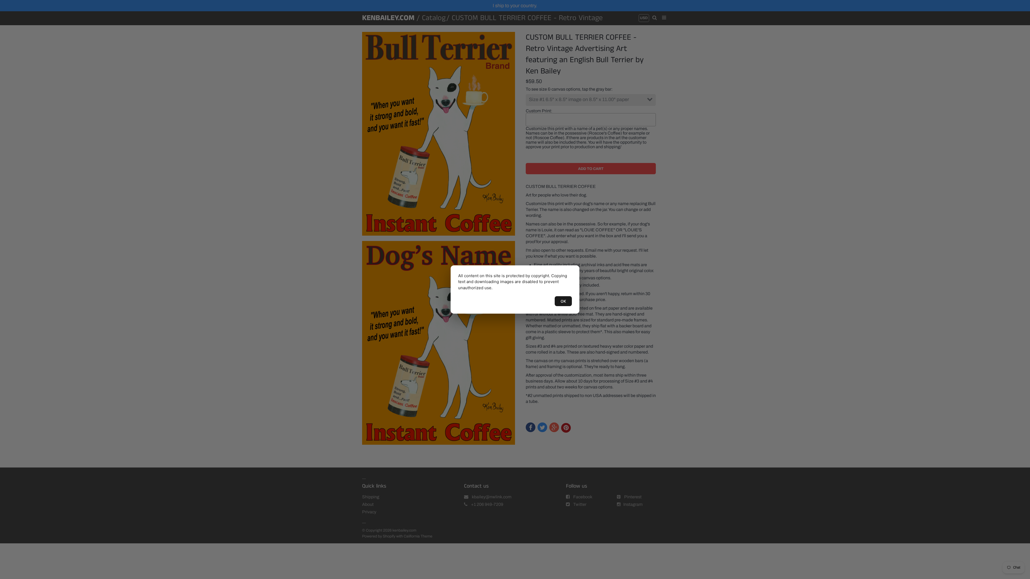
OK (563, 301)
